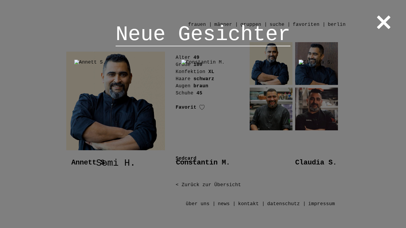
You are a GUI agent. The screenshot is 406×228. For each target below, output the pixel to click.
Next (376, 114)
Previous (29, 114)
